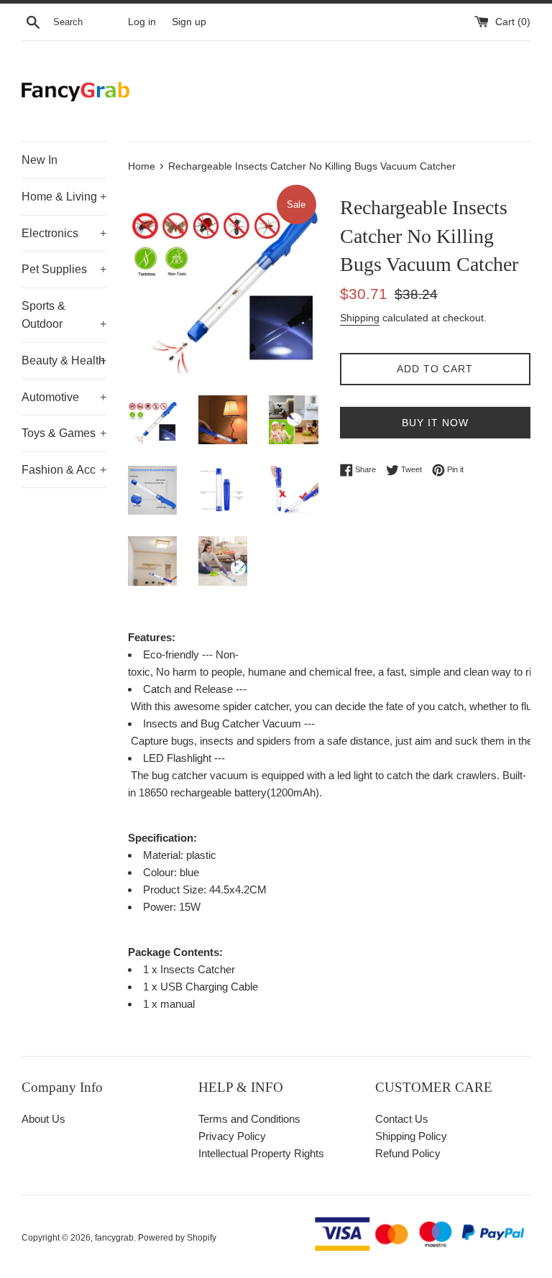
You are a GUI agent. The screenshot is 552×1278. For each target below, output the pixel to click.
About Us (43, 1119)
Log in (142, 22)
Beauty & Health (64, 360)
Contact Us (401, 1119)
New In (40, 160)
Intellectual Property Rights (261, 1153)
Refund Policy (408, 1153)
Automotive (64, 397)
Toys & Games (64, 433)
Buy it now (435, 422)
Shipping (360, 317)
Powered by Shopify (177, 1238)
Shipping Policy (411, 1136)
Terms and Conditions (249, 1119)
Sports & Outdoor (64, 315)
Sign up (189, 22)
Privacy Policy (232, 1136)
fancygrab (114, 1238)
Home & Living (64, 196)
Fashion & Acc (64, 470)
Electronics (64, 233)
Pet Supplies (64, 269)
